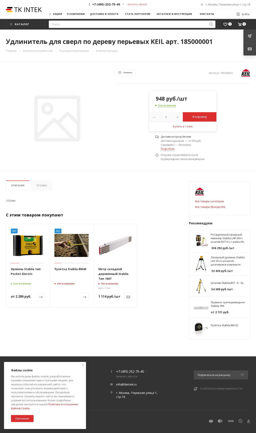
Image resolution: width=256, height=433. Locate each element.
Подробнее (168, 149)
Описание (17, 185)
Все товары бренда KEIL (210, 207)
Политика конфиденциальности (221, 388)
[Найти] (211, 24)
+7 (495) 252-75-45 (106, 4)
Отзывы (41, 185)
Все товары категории (209, 201)
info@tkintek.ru (126, 384)
